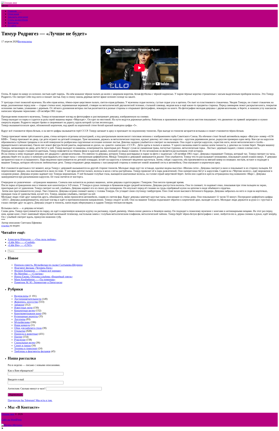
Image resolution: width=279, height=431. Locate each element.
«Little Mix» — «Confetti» (21, 242)
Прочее (18, 336)
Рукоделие (20, 339)
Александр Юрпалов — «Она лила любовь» (32, 239)
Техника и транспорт (25, 348)
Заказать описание (18, 17)
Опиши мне (7, 414)
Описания (13, 14)
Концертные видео (24, 310)
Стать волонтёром (18, 19)
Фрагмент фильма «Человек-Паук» (33, 267)
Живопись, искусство (26, 301)
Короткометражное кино (27, 313)
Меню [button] (4, 5)
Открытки (20, 331)
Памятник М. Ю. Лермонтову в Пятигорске (38, 282)
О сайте (14, 25)
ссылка (5, 225)
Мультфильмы (22, 322)
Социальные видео (24, 342)
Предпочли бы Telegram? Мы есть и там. (30, 400)
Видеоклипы (25, 41)
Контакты (13, 22)
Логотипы (20, 319)
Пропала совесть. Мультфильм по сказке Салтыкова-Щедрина (48, 265)
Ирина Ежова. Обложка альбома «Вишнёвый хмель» (43, 276)
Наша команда (22, 325)
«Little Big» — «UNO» (20, 245)
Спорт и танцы (22, 345)
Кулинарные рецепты (26, 316)
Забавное (19, 304)
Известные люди (23, 307)
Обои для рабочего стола (28, 328)
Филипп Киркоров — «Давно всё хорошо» (37, 270)
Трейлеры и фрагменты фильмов (32, 351)
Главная (15, 11)
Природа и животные (26, 333)
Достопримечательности (27, 299)
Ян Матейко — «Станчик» (29, 273)
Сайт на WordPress (11, 419)
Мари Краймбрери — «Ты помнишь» (34, 279)
